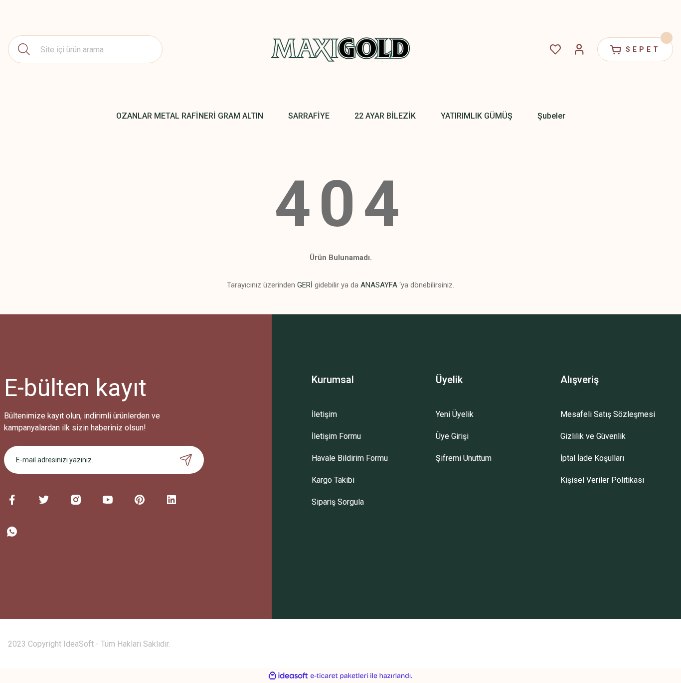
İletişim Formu (336, 436)
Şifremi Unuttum (464, 458)
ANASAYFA (378, 284)
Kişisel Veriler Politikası (602, 480)
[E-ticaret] (339, 676)
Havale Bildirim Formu (350, 458)
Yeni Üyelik (455, 414)
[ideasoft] (288, 676)
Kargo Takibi (333, 480)
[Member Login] (579, 49)
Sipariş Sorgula (338, 502)
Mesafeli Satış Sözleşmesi (607, 414)
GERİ (305, 284)
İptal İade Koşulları (592, 458)
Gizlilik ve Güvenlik (593, 436)
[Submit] (186, 460)
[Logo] (340, 49)
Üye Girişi (452, 436)
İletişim (324, 414)
